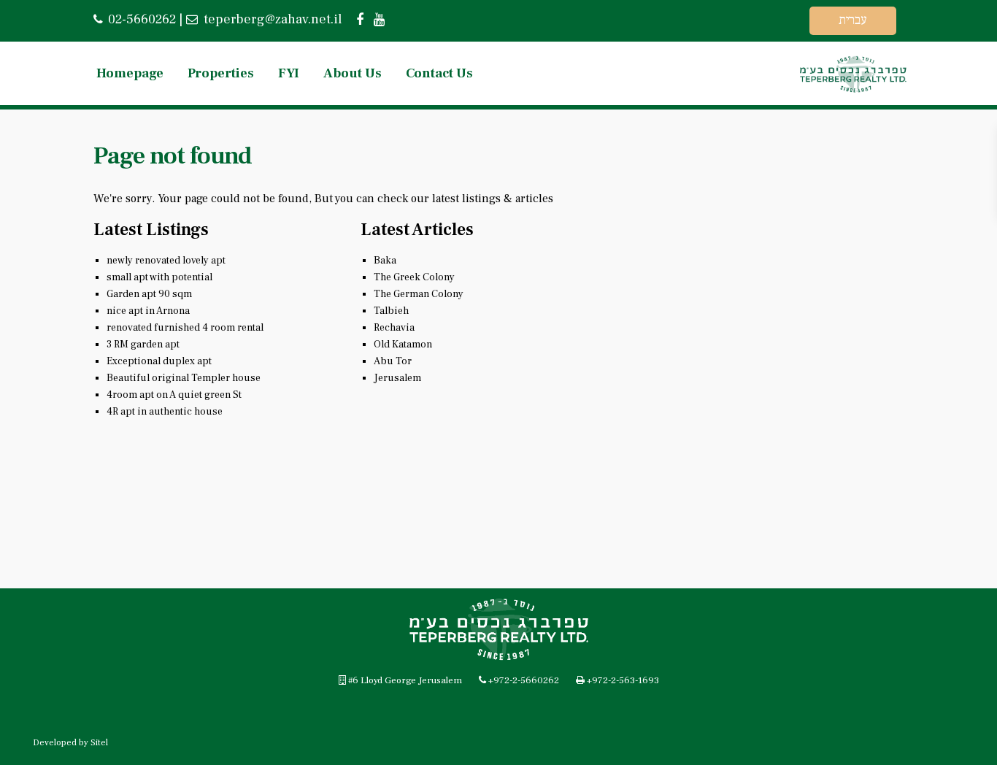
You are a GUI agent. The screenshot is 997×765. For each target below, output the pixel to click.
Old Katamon (403, 344)
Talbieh (391, 311)
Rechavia (394, 327)
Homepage (129, 73)
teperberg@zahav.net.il (271, 19)
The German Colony (418, 294)
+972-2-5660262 (523, 680)
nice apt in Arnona (148, 311)
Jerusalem (397, 378)
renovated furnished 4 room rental (185, 327)
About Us (352, 73)
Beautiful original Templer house (184, 378)
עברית (853, 20)
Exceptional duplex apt (159, 361)
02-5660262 (142, 19)
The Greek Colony (414, 277)
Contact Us (439, 73)
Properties (221, 73)
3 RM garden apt (143, 344)
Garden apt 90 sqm (149, 294)
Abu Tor (393, 361)
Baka (385, 260)
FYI (288, 73)
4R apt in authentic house (165, 411)
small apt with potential (159, 277)
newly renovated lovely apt (166, 260)
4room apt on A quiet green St (174, 394)
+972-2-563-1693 (623, 680)
